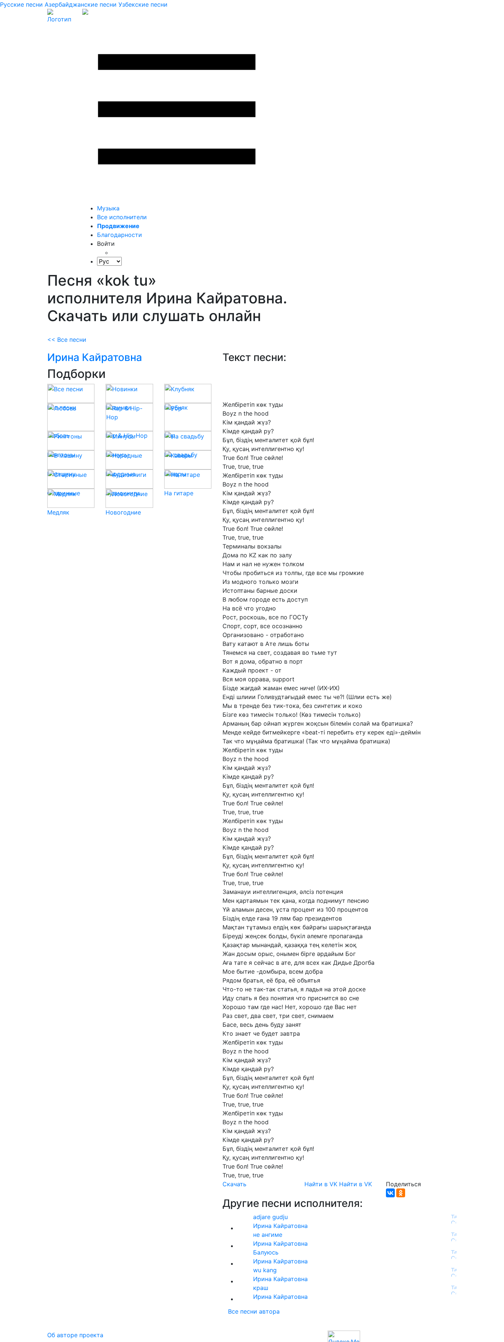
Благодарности (119, 234)
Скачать (234, 1184)
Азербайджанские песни (81, 4)
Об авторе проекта (75, 1335)
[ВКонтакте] (390, 1192)
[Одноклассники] (400, 1192)
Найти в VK (320, 1184)
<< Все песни (66, 339)
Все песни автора (254, 1311)
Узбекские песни (143, 4)
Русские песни (21, 4)
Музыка (108, 208)
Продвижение (118, 226)
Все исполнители (122, 217)
